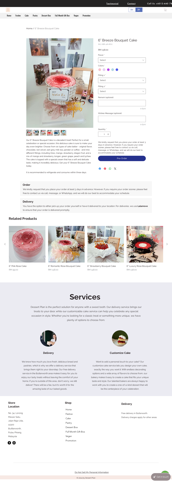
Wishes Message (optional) (110, 113)
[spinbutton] (104, 134)
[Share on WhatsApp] (110, 168)
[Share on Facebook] (99, 168)
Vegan (69, 436)
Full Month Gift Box (75, 431)
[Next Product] (167, 244)
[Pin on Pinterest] (105, 168)
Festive (69, 414)
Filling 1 (102, 75)
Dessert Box (72, 427)
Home (29, 28)
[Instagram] (14, 442)
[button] (165, 9)
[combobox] (122, 60)
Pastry (69, 422)
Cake (68, 418)
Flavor (101, 55)
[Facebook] (9, 442)
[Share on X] (115, 168)
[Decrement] (100, 134)
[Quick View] (27, 244)
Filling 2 (102, 86)
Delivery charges (129, 417)
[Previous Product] (5, 244)
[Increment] (108, 134)
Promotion (71, 440)
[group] (86, 249)
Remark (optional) (106, 97)
